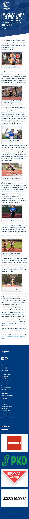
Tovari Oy (17, 516)
